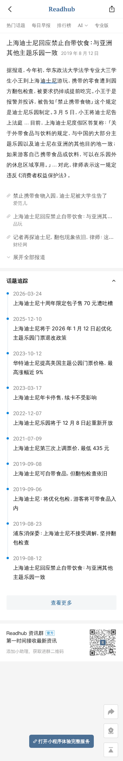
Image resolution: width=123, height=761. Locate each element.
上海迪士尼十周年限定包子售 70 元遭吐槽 (63, 303)
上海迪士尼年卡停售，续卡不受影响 (55, 397)
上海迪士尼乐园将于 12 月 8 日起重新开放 (63, 422)
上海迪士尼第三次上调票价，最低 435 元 (61, 448)
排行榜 (64, 25)
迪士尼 (48, 80)
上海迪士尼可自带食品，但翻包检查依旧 (60, 473)
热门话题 (16, 25)
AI (80, 25)
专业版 (102, 25)
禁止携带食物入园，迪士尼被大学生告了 (60, 195)
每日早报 (41, 25)
